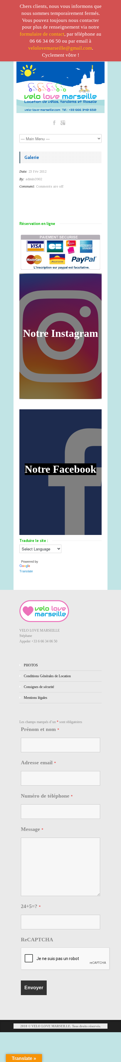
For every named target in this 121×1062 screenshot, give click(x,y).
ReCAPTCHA (37, 940)
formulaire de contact (42, 34)
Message (32, 829)
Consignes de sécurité (39, 687)
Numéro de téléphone (47, 796)
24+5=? (31, 906)
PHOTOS (31, 665)
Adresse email (38, 762)
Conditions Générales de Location (47, 676)
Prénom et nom (40, 729)
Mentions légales (35, 698)
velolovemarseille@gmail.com (60, 48)
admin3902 (34, 179)
